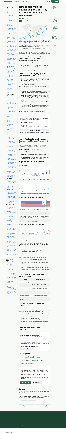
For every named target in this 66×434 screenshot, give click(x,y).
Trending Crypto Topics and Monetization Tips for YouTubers (11, 292)
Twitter (7, 432)
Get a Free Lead (55, 1)
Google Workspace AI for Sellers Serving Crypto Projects (11, 278)
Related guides (54, 45)
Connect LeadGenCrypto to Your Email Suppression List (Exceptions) (12, 263)
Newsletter (14, 421)
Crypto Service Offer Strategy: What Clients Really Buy (11, 218)
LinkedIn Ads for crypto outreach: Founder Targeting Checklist (11, 36)
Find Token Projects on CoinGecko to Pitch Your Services (11, 167)
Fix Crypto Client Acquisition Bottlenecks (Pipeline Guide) (11, 148)
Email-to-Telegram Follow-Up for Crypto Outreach (11, 10)
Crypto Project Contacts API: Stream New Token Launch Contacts (11, 274)
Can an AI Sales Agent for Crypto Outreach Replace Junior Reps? (12, 44)
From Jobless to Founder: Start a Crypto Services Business (12, 132)
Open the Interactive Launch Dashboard (55, 44)
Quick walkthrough (25, 133)
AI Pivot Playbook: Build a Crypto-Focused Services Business (12, 252)
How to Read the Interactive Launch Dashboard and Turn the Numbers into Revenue (55, 11)
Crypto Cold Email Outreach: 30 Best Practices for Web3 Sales (11, 67)
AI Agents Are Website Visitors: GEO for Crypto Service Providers (11, 192)
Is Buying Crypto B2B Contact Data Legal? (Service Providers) (11, 63)
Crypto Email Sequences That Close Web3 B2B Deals (11, 71)
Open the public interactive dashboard (41, 70)
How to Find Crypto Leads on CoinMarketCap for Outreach (11, 159)
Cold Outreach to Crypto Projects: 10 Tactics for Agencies (11, 91)
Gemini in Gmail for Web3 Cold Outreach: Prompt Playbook (12, 59)
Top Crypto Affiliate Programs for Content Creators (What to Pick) (11, 288)
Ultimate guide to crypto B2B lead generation (29, 356)
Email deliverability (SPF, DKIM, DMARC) (28, 363)
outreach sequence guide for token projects (41, 56)
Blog (23, 1)
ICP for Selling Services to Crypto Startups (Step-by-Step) (12, 256)
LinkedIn (13, 419)
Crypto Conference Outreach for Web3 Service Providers (10, 14)
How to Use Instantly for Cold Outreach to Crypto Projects (11, 136)
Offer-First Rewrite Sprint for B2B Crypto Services (11, 245)
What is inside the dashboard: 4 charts (55, 16)
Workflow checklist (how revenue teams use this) (55, 33)
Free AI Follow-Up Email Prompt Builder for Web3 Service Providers (11, 18)
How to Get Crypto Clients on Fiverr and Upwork (11, 115)
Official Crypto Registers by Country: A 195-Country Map (12, 201)
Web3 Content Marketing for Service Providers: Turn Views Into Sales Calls (11, 230)
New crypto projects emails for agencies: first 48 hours (11, 32)
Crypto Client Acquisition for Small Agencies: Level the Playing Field (11, 175)
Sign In (48, 1)
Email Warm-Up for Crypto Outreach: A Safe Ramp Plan (11, 83)
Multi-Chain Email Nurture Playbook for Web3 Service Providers (12, 140)
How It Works (17, 1)
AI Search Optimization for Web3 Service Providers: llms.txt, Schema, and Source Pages (11, 106)
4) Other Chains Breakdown (55, 30)
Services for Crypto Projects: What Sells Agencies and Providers (11, 248)
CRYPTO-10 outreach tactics (26, 361)
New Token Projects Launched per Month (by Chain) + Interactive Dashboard (11, 196)
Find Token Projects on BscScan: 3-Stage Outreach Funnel (11, 163)
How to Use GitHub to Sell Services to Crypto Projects (11, 207)
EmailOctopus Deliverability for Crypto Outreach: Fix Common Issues (11, 127)
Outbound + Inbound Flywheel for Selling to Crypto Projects (11, 144)
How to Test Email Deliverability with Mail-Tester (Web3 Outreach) (11, 282)
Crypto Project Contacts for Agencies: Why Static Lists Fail (11, 119)
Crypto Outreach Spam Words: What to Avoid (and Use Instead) (11, 79)
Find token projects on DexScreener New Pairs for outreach (32, 360)
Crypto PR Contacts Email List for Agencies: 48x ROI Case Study (11, 181)
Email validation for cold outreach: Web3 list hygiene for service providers (11, 55)
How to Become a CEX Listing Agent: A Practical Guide (11, 214)
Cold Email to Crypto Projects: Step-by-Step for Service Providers (12, 123)
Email (19, 419)
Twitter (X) (14, 417)
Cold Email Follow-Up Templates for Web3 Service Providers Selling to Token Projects (11, 27)
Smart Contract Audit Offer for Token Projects (11, 234)
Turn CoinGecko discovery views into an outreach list (30, 358)
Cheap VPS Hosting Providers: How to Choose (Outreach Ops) (12, 151)
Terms (26, 416)
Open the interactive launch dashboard (36, 397)
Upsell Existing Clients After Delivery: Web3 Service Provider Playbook (11, 238)
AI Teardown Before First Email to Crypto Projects (11, 47)
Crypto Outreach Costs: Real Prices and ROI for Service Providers (11, 267)
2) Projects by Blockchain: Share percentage (55, 24)
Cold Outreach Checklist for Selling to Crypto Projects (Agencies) (11, 75)
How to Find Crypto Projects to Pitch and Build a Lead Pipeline (12, 101)
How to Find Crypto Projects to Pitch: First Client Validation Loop (11, 225)
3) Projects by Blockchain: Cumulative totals (55, 27)
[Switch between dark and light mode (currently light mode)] (61, 1)
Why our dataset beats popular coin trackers (54, 40)
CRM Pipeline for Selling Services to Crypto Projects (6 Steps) (11, 155)
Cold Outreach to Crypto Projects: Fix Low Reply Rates (11, 111)
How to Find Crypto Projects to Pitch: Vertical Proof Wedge (11, 221)
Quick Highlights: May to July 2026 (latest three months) (55, 7)
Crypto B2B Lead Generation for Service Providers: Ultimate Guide (11, 171)
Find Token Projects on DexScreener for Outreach (11, 97)
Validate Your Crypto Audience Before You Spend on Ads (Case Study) (11, 185)
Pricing (27, 1)
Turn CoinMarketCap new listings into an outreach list (30, 357)
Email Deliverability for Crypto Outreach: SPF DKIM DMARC (11, 87)
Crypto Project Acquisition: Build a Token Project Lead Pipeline (11, 271)
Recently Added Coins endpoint (43, 313)
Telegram (14, 416)
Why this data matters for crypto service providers (54, 37)
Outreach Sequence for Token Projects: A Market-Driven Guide (12, 50)
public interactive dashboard (27, 65)
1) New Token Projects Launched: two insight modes (55, 20)
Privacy (26, 417)
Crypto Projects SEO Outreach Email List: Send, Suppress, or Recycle (12, 40)
